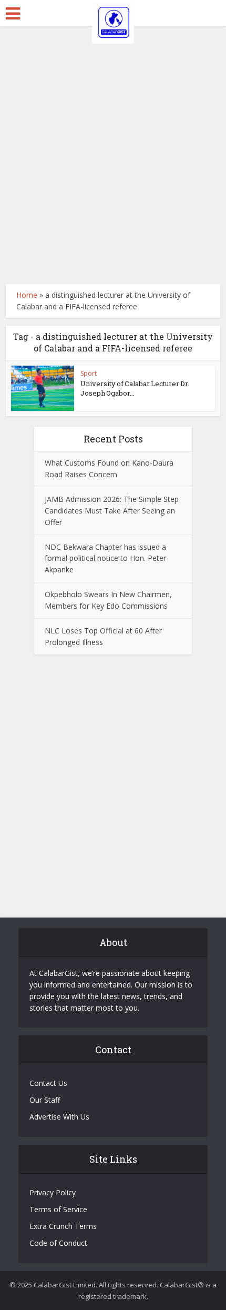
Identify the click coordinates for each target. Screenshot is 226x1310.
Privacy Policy (52, 1192)
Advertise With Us (59, 1117)
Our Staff (44, 1100)
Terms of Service (58, 1209)
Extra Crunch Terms (63, 1226)
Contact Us (48, 1083)
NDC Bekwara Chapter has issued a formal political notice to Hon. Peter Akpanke (105, 558)
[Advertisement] (113, 155)
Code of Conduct (58, 1243)
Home (26, 295)
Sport (88, 373)
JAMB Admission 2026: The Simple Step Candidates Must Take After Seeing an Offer (112, 510)
